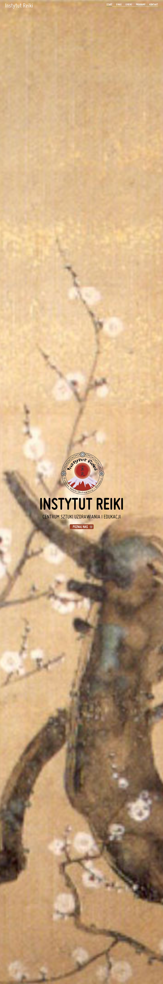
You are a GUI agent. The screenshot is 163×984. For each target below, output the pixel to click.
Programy (140, 4)
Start (109, 4)
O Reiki (129, 4)
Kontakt (153, 4)
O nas (119, 4)
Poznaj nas (80, 527)
